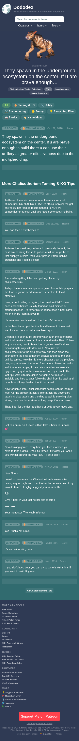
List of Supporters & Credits (39, 723)
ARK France (11, 679)
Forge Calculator (10, 613)
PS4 (13, 730)
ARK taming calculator (26, 728)
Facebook (7, 640)
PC (68, 728)
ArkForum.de (11, 683)
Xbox (73, 728)
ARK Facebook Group (12, 643)
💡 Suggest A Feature (12, 692)
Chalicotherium (39, 66)
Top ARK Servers (10, 676)
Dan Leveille (31, 730)
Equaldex (47, 734)
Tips (48, 89)
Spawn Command (39, 93)
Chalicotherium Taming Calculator (25, 89)
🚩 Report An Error (11, 696)
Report (70, 128)
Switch (19, 730)
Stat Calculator (62, 89)
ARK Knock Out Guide (13, 660)
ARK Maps (7, 609)
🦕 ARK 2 (6, 706)
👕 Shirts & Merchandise (14, 699)
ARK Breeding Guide (12, 663)
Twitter (5, 636)
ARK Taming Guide (11, 656)
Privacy (65, 730)
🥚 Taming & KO (33, 128)
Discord (6, 633)
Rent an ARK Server (12, 672)
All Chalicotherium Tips (39, 590)
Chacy (59, 734)
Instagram (7, 647)
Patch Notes (11, 616)
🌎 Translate (8, 703)
